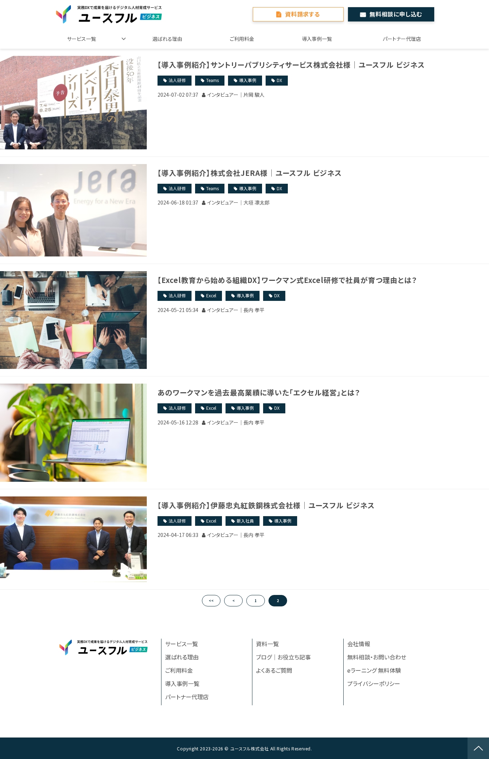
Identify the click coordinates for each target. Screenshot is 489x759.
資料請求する (302, 14)
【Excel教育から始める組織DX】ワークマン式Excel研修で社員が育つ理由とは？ (287, 280)
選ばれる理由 (167, 38)
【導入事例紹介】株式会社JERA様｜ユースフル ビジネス (250, 173)
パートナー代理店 (402, 38)
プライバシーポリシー (373, 683)
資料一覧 (267, 643)
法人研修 (177, 80)
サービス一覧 (81, 38)
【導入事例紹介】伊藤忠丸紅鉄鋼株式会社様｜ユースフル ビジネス (266, 505)
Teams (212, 80)
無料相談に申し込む (395, 14)
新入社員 (245, 521)
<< (211, 600)
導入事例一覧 (317, 38)
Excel (211, 295)
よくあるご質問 (274, 670)
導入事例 (247, 80)
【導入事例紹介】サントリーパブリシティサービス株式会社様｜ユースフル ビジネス (291, 64)
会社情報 (358, 643)
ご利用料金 (242, 38)
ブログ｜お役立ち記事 (283, 657)
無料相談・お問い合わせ (376, 657)
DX (279, 80)
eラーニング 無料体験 (374, 670)
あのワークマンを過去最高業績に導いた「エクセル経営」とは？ (259, 392)
